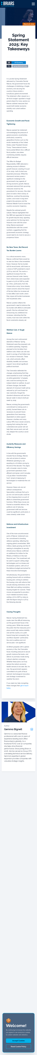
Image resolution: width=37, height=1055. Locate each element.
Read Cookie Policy (18, 1047)
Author (6, 726)
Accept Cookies (18, 1041)
